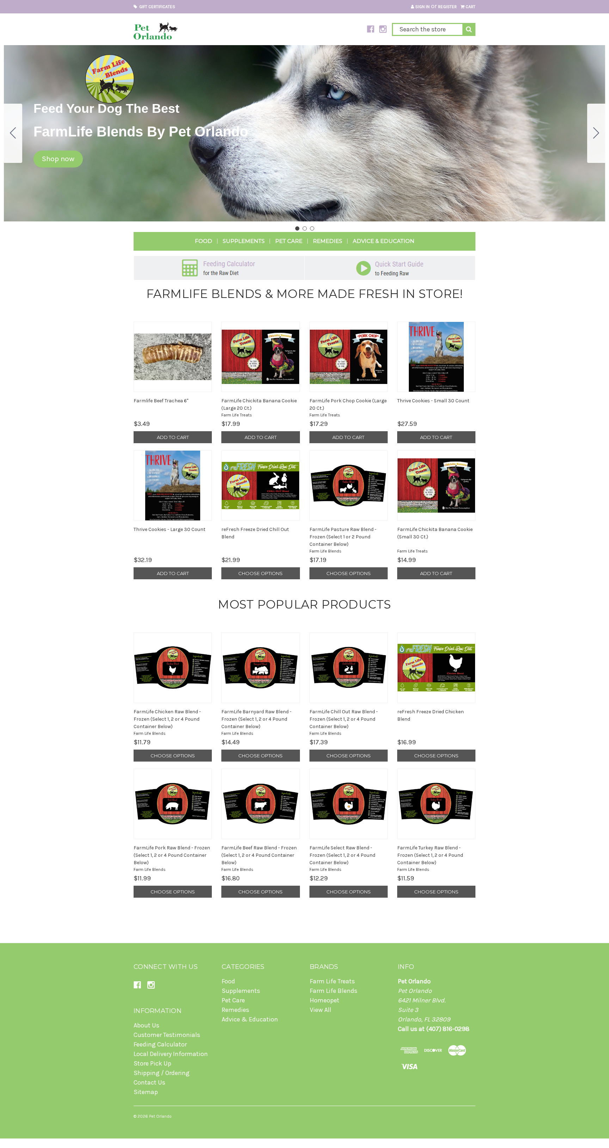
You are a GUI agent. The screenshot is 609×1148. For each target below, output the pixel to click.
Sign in (422, 6)
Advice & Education (383, 241)
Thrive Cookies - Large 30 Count (169, 529)
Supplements (244, 241)
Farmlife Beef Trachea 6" (161, 401)
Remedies (327, 241)
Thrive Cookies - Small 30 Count (433, 401)
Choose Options (260, 573)
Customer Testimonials (167, 1035)
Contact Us (149, 1082)
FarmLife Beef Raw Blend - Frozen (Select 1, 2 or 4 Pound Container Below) (259, 855)
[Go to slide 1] (297, 228)
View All (320, 1010)
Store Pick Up (152, 1063)
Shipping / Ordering (162, 1073)
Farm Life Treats (332, 981)
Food (203, 241)
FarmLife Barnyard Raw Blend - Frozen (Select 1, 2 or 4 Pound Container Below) (256, 719)
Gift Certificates (156, 6)
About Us (146, 1025)
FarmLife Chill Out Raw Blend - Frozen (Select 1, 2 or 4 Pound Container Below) (343, 719)
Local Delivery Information (171, 1054)
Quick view (172, 357)
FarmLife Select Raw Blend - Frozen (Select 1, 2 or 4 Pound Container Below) (342, 855)
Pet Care (288, 241)
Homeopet (324, 1000)
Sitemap (146, 1092)
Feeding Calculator (160, 1044)
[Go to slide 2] (596, 133)
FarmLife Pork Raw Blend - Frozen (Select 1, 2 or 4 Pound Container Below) (172, 855)
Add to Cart (173, 437)
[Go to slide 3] (13, 133)
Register (447, 6)
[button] (58, 159)
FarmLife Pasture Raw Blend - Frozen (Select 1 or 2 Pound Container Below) (342, 536)
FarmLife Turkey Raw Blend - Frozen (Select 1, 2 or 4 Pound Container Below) (430, 855)
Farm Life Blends (333, 991)
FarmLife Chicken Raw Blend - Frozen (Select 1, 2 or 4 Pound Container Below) (167, 719)
